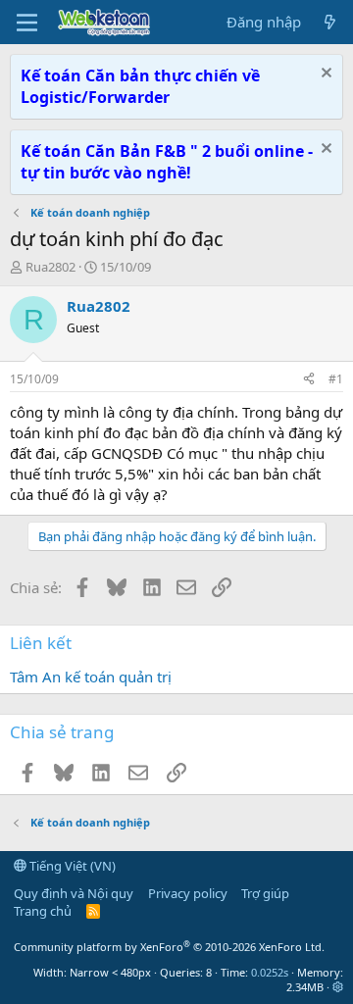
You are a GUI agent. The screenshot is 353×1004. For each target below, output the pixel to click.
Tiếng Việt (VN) (71, 866)
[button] (337, 986)
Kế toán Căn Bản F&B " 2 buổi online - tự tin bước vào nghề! (167, 161)
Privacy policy (187, 893)
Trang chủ (43, 911)
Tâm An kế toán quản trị (91, 676)
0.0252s (269, 972)
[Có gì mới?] (330, 22)
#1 (335, 379)
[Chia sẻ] (309, 380)
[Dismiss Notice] (324, 75)
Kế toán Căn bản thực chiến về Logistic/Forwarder (140, 86)
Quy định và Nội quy (73, 893)
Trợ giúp (265, 893)
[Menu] (27, 22)
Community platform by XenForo (169, 946)
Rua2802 (50, 267)
